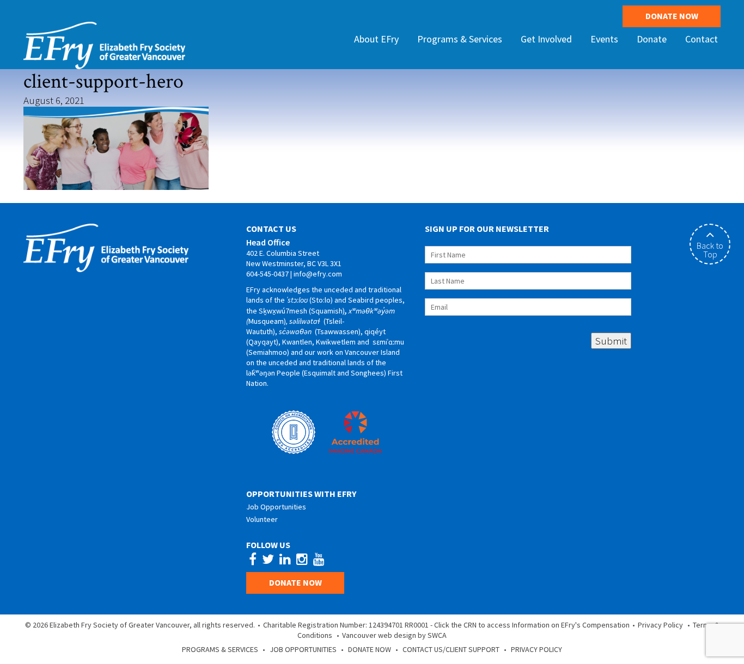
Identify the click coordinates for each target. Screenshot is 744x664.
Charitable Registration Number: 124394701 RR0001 (346, 625)
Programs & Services (220, 649)
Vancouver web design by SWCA (394, 635)
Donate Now (671, 15)
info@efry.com (318, 274)
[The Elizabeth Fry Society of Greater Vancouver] (104, 44)
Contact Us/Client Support (451, 649)
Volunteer (262, 519)
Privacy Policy (660, 625)
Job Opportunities (276, 507)
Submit (611, 340)
